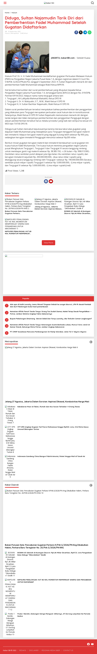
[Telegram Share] (85, 32)
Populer (25, 298)
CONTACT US (68, 650)
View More (48, 242)
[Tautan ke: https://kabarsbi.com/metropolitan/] (90, 341)
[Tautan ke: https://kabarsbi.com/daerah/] (90, 485)
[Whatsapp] (89, 32)
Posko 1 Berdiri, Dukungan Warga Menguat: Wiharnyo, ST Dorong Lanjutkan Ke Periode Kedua (53, 615)
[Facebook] (46, 181)
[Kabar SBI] (49, 3)
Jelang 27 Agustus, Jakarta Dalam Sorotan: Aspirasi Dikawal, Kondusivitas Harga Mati (48, 208)
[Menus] (5, 3)
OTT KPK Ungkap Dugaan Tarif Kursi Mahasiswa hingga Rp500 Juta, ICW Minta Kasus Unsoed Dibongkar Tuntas (53, 428)
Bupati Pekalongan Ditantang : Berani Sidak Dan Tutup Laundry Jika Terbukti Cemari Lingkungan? (51, 319)
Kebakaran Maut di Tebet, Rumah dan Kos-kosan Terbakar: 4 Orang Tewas (48, 407)
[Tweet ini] (81, 32)
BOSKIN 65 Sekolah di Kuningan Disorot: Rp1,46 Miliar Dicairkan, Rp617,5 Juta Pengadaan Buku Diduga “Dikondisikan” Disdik (77, 212)
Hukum (7, 33)
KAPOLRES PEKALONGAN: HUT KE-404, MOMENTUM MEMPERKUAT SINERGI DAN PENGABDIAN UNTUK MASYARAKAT (18, 232)
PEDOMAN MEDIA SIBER (51, 650)
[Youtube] (51, 181)
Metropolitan (14, 33)
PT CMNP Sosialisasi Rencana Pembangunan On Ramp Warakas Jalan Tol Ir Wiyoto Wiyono (48, 332)
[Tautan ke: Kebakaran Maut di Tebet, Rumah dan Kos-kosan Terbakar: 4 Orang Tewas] (10, 414)
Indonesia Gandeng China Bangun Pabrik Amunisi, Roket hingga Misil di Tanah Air (51, 456)
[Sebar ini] (76, 32)
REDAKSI (22, 650)
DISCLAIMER (34, 650)
